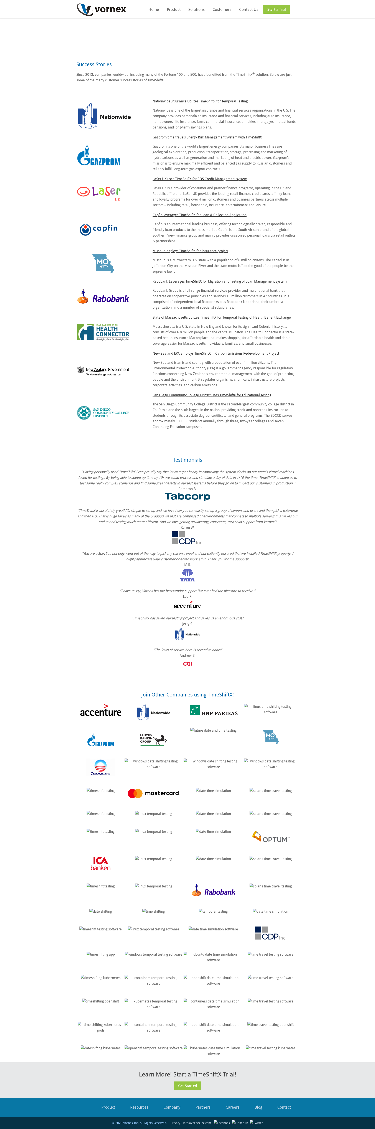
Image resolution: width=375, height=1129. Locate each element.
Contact (284, 1107)
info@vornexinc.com (197, 1123)
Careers (232, 1107)
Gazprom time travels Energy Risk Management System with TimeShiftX (207, 137)
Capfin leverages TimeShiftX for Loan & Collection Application (200, 215)
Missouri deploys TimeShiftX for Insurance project (190, 251)
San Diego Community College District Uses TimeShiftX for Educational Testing (212, 395)
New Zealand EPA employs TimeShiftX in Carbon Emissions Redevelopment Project (216, 353)
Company (171, 1107)
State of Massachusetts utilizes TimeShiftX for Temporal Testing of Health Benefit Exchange (222, 317)
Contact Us (248, 9)
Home (153, 9)
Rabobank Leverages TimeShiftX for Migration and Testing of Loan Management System (220, 281)
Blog (258, 1107)
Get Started (187, 1086)
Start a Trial (276, 9)
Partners (203, 1107)
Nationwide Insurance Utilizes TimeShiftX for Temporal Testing (200, 101)
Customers (221, 9)
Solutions (196, 9)
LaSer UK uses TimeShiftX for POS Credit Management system (200, 179)
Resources (139, 1107)
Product (174, 9)
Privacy (175, 1123)
